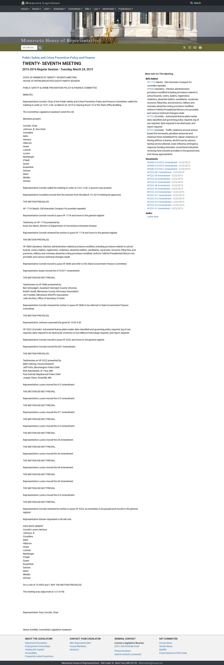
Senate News (166, 646)
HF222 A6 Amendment (159, 179)
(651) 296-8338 (122, 646)
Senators (74, 649)
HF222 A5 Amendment (159, 175)
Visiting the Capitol (34, 649)
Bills (87, 9)
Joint (46, 9)
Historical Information (36, 643)
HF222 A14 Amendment (159, 205)
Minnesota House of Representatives (61, 40)
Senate (35, 9)
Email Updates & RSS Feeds (173, 653)
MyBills (162, 649)
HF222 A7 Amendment (159, 182)
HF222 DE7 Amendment (159, 172)
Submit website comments (127, 654)
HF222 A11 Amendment (159, 195)
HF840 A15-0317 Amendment (162, 169)
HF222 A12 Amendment (159, 198)
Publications (125, 9)
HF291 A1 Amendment (159, 208)
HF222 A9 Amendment (159, 188)
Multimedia (108, 9)
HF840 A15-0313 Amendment (162, 165)
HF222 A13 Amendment (159, 202)
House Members (78, 646)
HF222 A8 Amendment (159, 185)
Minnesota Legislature (43, 3)
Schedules (58, 9)
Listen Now (153, 216)
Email (136, 646)
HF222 (150, 116)
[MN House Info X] (184, 47)
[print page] (200, 47)
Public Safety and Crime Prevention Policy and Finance (58, 57)
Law (96, 9)
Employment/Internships (37, 646)
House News (165, 643)
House (24, 9)
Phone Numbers (122, 651)
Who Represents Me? (80, 643)
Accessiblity (31, 653)
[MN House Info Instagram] (189, 47)
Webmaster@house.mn (151, 663)
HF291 (150, 130)
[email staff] (195, 47)
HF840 (150, 89)
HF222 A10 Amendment (159, 192)
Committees (74, 9)
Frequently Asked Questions (39, 656)
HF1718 (151, 82)
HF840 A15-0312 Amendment (162, 162)
